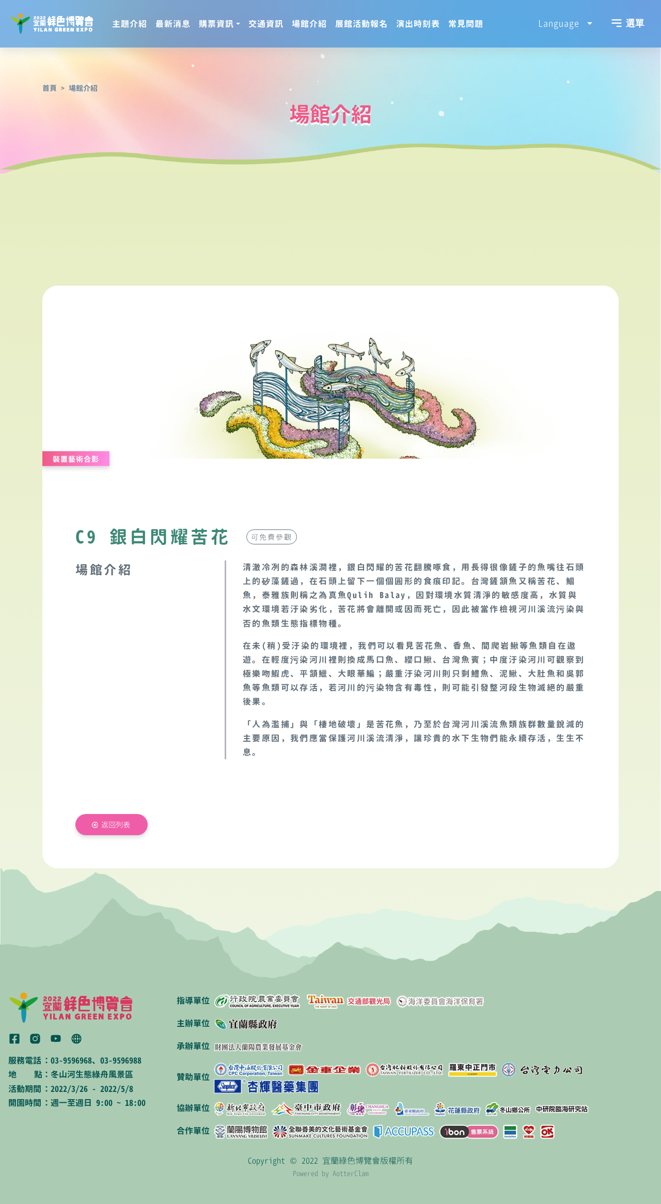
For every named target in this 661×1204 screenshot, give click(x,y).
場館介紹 (309, 23)
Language (561, 23)
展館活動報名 (361, 23)
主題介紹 (129, 23)
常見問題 (465, 23)
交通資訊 (266, 23)
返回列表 (115, 825)
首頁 (49, 88)
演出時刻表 (418, 23)
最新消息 (173, 23)
